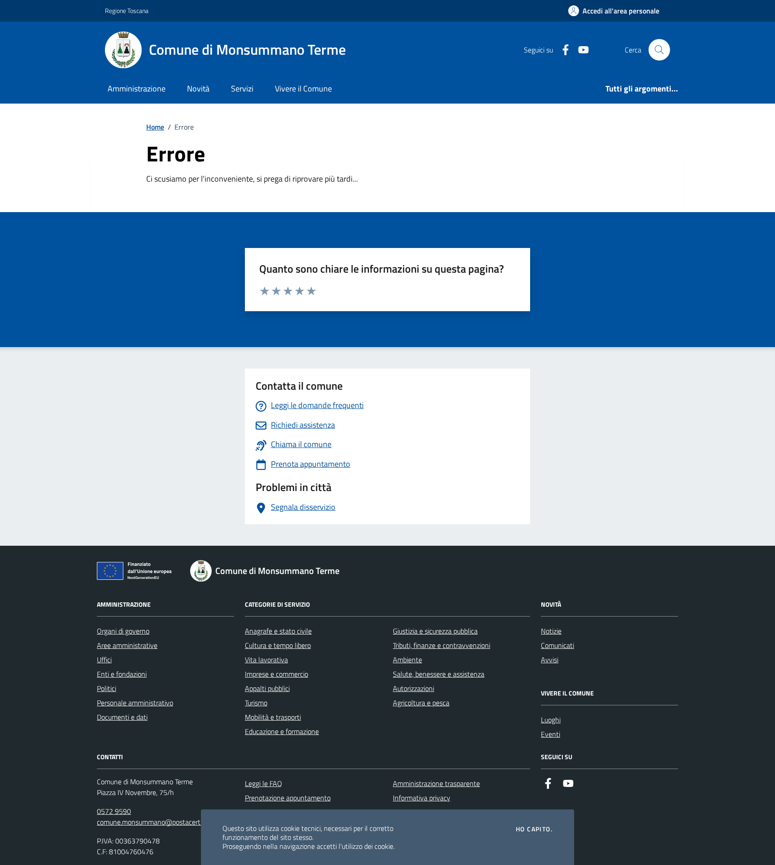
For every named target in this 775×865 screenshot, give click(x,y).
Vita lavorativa (266, 659)
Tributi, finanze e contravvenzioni (441, 645)
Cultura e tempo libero (278, 645)
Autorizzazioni (413, 688)
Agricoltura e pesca (421, 702)
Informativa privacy (421, 797)
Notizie (551, 631)
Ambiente (407, 659)
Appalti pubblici (267, 688)
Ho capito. (534, 829)
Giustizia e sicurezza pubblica (435, 631)
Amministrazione (136, 89)
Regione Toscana (126, 10)
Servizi (242, 89)
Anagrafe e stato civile (278, 631)
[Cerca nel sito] (659, 50)
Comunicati (557, 645)
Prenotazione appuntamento (288, 797)
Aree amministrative (127, 645)
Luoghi (551, 719)
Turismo (256, 702)
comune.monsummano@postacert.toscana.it (164, 822)
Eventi (550, 734)
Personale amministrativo (135, 702)
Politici (106, 688)
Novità (198, 89)
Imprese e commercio (276, 674)
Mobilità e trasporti (273, 717)
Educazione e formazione (282, 731)
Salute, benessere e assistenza (438, 674)
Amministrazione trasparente (436, 783)
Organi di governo (123, 631)
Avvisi (549, 659)
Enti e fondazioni (122, 674)
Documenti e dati (122, 717)
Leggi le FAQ (263, 783)
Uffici (104, 659)
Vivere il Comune (303, 89)
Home (155, 127)
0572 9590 (114, 811)
